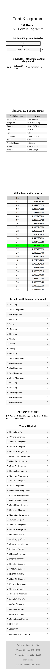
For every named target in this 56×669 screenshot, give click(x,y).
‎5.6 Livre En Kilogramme (17, 476)
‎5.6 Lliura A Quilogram (16, 554)
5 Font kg (11, 324)
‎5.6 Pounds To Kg (14, 432)
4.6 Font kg (12, 305)
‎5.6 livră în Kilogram (15, 520)
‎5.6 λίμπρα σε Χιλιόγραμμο (18, 456)
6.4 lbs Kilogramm (14, 392)
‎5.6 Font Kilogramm (15, 486)
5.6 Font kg (12, 353)
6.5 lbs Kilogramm (14, 397)
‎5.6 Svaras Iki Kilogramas (18, 495)
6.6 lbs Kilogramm (14, 402)
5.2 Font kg (12, 334)
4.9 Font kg (12, 319)
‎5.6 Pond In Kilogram (16, 534)
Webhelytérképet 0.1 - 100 (28, 645)
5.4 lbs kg (11, 344)
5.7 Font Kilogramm (15, 358)
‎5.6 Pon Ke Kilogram (16, 564)
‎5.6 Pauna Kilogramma (17, 471)
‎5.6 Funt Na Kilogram (16, 510)
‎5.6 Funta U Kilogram (16, 481)
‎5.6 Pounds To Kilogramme (18, 634)
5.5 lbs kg (11, 349)
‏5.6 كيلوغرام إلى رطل (16, 539)
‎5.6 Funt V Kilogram (15, 589)
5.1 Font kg (12, 329)
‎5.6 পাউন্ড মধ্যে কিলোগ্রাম (15, 549)
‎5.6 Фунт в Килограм (16, 437)
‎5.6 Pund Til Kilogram (16, 447)
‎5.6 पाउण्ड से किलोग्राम (15, 559)
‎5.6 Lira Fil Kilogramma (17, 500)
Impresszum (28, 660)
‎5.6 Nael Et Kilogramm (16, 466)
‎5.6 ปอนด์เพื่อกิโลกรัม (16, 599)
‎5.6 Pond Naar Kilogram (17, 505)
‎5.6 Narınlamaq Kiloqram (17, 544)
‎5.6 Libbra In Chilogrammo (18, 490)
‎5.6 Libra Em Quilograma (18, 515)
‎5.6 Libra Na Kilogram (16, 442)
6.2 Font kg (12, 383)
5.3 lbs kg (11, 339)
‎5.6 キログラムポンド (16, 569)
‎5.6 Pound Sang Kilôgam (17, 619)
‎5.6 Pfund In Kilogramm (17, 451)
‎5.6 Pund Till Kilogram (16, 529)
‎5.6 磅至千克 (12, 629)
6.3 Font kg (12, 388)
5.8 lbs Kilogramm (14, 363)
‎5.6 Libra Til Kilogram (16, 579)
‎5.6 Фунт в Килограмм (17, 584)
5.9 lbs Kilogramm (14, 368)
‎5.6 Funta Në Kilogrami (17, 594)
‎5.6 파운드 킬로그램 (15, 574)
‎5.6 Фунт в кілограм (15, 614)
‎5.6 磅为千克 (12, 624)
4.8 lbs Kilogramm (14, 314)
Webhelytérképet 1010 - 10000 (28, 655)
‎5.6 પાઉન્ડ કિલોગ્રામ (15, 604)
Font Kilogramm (28, 18)
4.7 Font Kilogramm (15, 309)
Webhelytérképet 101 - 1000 (28, 650)
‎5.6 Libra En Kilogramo (17, 461)
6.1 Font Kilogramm (15, 378)
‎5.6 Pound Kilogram (15, 609)
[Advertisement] (28, 7)
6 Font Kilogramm (14, 373)
